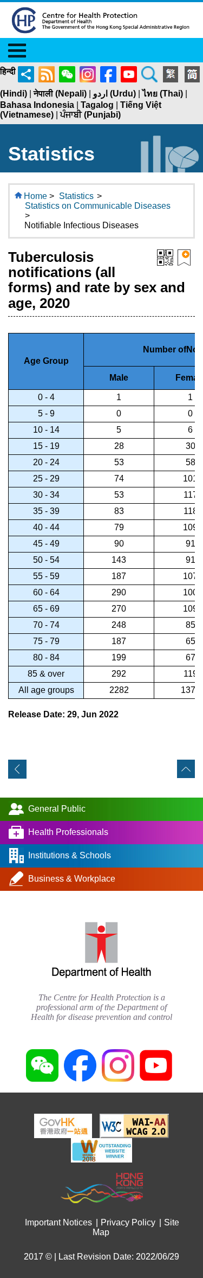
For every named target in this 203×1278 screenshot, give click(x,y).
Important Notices (58, 1222)
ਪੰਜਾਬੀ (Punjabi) (90, 114)
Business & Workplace (71, 878)
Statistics (76, 196)
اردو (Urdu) (114, 93)
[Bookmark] (184, 256)
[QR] (165, 256)
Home (35, 196)
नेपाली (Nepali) (60, 93)
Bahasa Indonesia (37, 105)
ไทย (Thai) (162, 93)
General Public (57, 808)
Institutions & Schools (69, 854)
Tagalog (97, 105)
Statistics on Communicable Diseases (98, 205)
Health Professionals (68, 831)
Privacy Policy (128, 1222)
